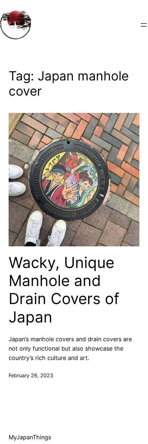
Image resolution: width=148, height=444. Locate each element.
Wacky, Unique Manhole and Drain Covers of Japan (64, 290)
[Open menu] (143, 25)
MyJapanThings (30, 437)
